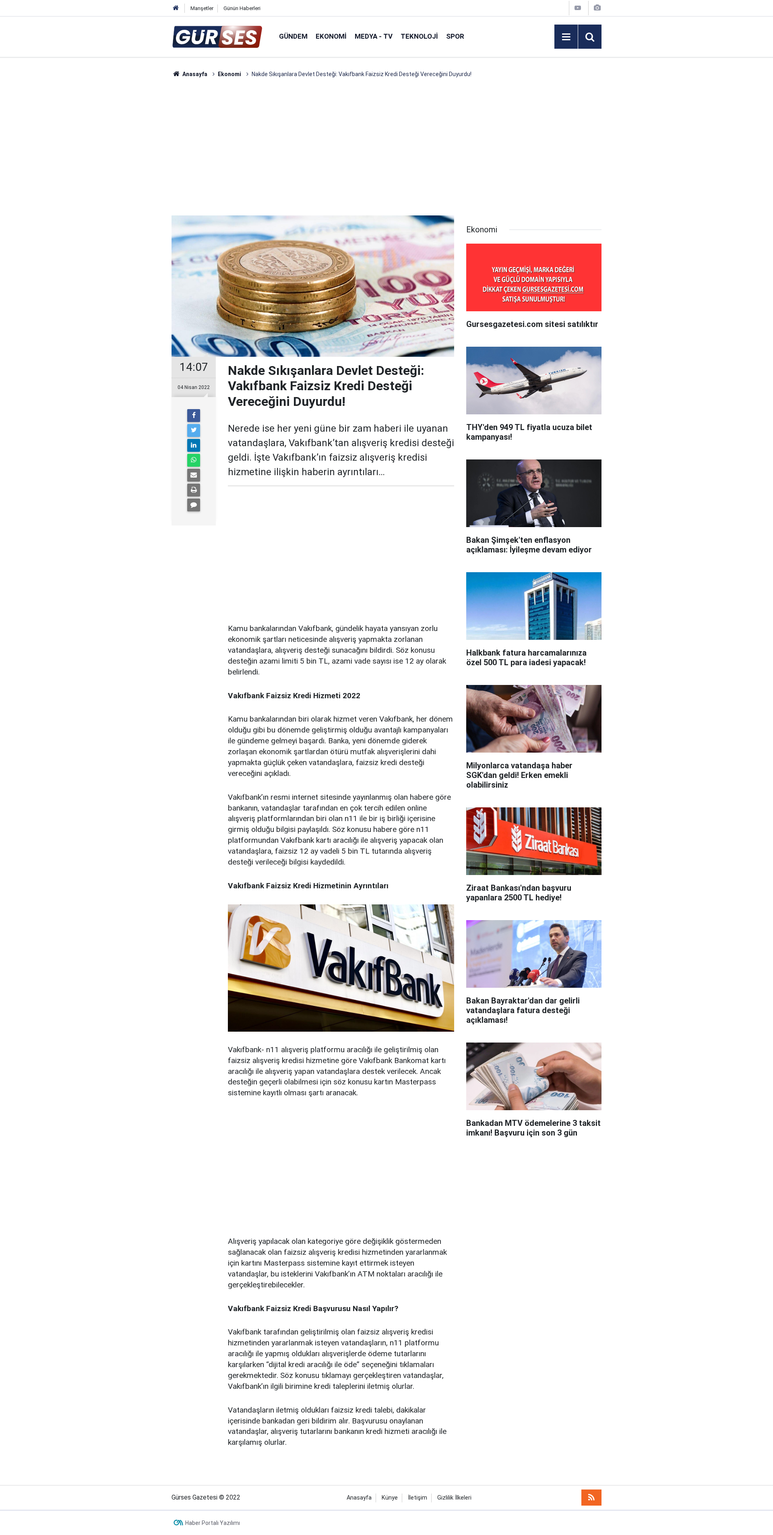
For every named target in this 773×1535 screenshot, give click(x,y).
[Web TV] (577, 8)
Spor (455, 36)
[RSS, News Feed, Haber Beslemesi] (591, 1497)
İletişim (417, 1497)
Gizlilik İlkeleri (454, 1497)
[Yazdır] (193, 490)
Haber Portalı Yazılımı (212, 1523)
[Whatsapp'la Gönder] (193, 460)
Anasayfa (359, 1497)
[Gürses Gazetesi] (217, 36)
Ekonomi (331, 36)
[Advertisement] (133, 199)
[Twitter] (193, 430)
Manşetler (201, 8)
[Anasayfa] (176, 8)
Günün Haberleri (241, 8)
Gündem (293, 36)
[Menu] (566, 37)
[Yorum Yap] (193, 505)
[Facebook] (193, 415)
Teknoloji (419, 36)
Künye (390, 1497)
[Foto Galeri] (597, 8)
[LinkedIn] (193, 445)
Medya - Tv (374, 36)
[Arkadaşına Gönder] (193, 475)
